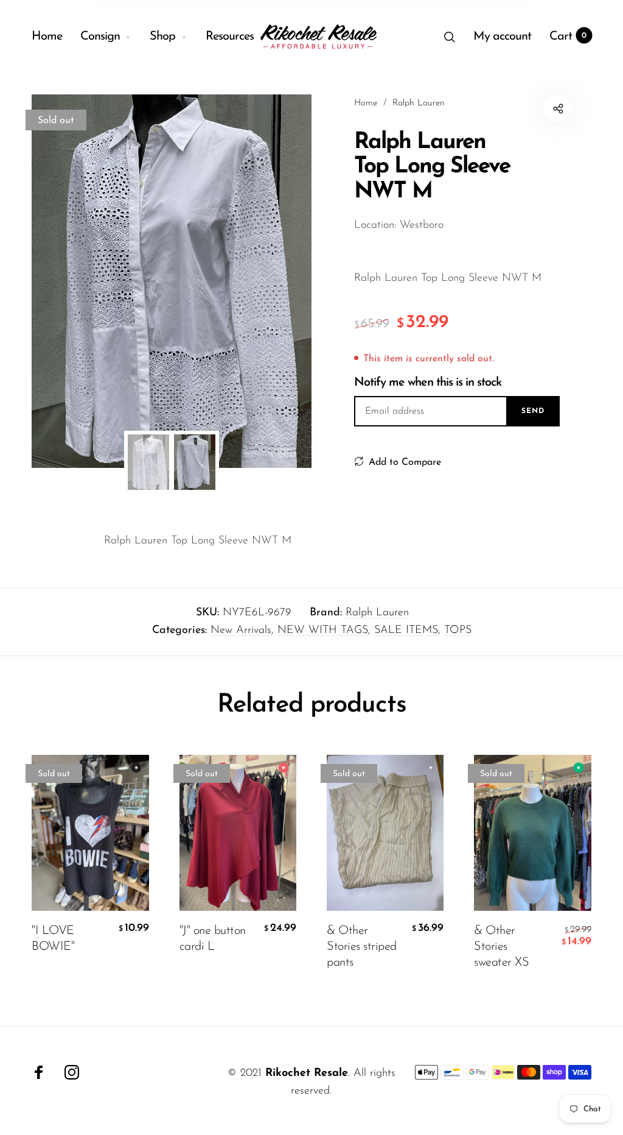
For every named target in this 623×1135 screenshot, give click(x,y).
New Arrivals (241, 630)
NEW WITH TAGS (322, 630)
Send (533, 411)
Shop (162, 36)
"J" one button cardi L (212, 939)
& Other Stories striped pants (362, 947)
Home (47, 36)
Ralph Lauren (377, 612)
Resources (230, 36)
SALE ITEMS (406, 630)
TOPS (458, 630)
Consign (100, 36)
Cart (567, 36)
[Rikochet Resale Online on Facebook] (39, 1072)
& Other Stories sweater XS (501, 947)
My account (502, 36)
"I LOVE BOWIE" (53, 939)
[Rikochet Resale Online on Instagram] (71, 1072)
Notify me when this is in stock (427, 383)
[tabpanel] (172, 281)
